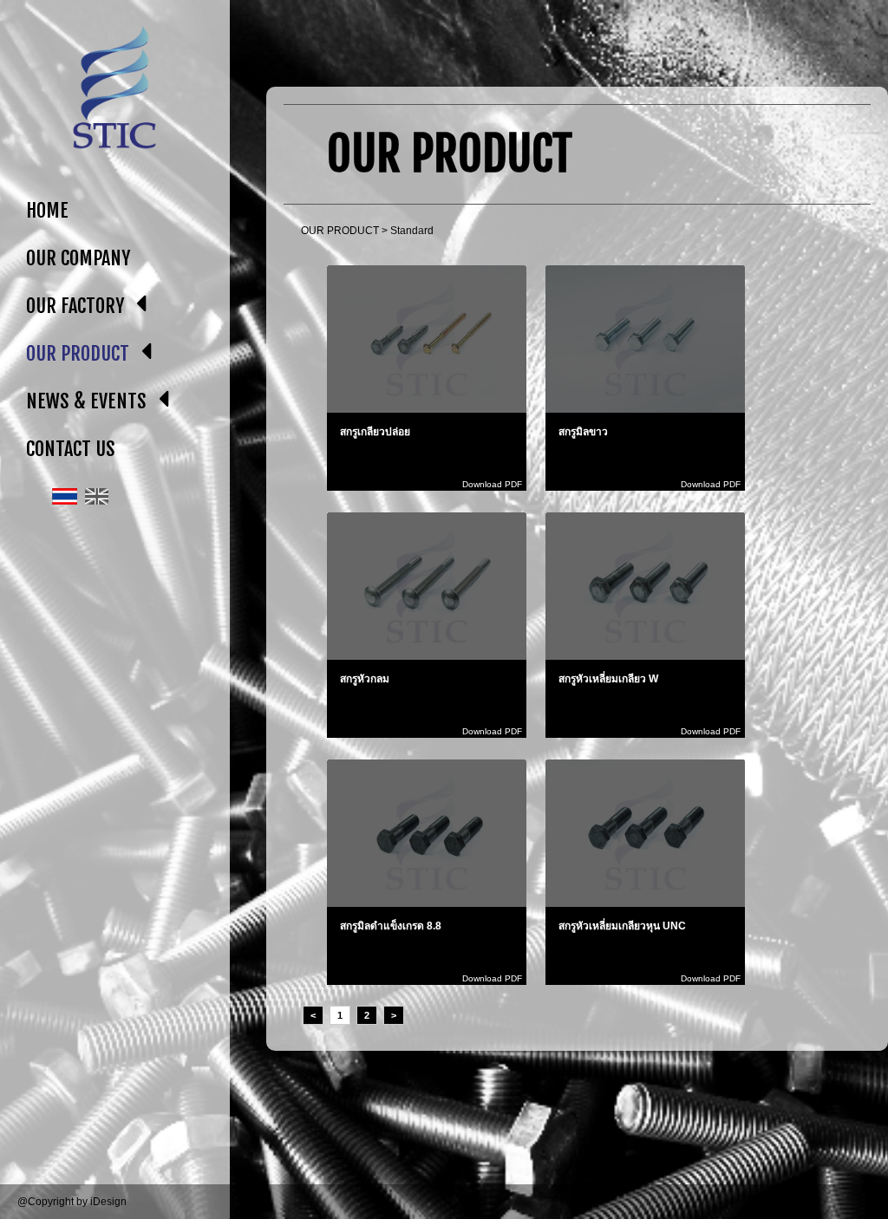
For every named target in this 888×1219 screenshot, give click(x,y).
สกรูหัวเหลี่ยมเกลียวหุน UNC (622, 926)
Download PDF (492, 484)
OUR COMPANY (78, 258)
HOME (47, 210)
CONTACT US (70, 448)
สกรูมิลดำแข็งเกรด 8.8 (390, 926)
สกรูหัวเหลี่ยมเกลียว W (608, 679)
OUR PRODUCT (77, 353)
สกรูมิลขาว (583, 432)
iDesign (108, 1202)
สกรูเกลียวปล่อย (375, 432)
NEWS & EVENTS (86, 401)
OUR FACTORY (75, 305)
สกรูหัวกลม (364, 679)
